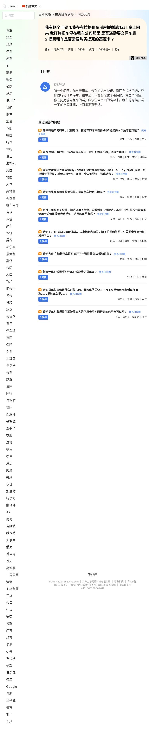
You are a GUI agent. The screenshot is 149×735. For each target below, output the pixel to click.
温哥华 (11, 428)
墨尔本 (11, 247)
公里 (9, 603)
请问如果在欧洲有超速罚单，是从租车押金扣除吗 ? (81, 191)
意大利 (11, 254)
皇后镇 (11, 673)
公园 (9, 268)
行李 (9, 142)
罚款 (9, 596)
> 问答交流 (82, 14)
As (8, 512)
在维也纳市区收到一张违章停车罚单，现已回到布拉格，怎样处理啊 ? (92, 152)
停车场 (11, 331)
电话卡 (11, 366)
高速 (9, 72)
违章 (9, 680)
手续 (9, 721)
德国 (9, 135)
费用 (9, 324)
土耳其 (11, 359)
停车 (9, 51)
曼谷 (9, 240)
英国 (9, 407)
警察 (9, 707)
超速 (144, 139)
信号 (9, 652)
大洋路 (11, 317)
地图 (9, 177)
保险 (9, 345)
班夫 (9, 561)
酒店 (9, 93)
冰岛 (9, 310)
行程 (9, 303)
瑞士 (9, 156)
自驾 (9, 31)
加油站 (11, 491)
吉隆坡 (11, 526)
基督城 (11, 421)
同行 (9, 393)
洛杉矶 (11, 163)
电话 (9, 212)
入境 (9, 219)
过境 (9, 442)
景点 (9, 463)
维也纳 (11, 533)
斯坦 (9, 714)
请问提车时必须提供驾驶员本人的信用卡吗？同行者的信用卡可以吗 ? (92, 311)
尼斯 (9, 645)
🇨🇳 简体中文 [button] (29, 6)
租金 (144, 219)
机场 (9, 45)
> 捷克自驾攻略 (63, 14)
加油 (9, 121)
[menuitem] (10, 5)
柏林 (144, 259)
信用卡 (11, 100)
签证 (9, 233)
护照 (134, 241)
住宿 (9, 610)
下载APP (13, 6)
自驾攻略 (45, 14)
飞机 (9, 282)
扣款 (137, 299)
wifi (122, 179)
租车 (9, 38)
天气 (9, 184)
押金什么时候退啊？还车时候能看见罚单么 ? (77, 271)
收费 (9, 79)
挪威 (9, 477)
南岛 (9, 519)
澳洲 (9, 582)
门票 (9, 631)
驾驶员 (135, 317)
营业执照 (119, 581)
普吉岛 (11, 554)
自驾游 (11, 400)
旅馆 (144, 179)
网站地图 (92, 574)
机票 (9, 638)
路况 (9, 379)
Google (11, 686)
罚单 (9, 456)
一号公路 (12, 575)
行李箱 (11, 498)
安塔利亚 (12, 589)
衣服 (9, 435)
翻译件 (11, 505)
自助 (9, 693)
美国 (9, 170)
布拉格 (11, 659)
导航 (9, 107)
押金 (9, 296)
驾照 (9, 128)
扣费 (129, 219)
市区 (9, 338)
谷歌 (9, 624)
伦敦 (9, 666)
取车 (9, 114)
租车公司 (12, 205)
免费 (9, 352)
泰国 (9, 275)
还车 (9, 58)
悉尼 (9, 547)
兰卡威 (11, 700)
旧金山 (11, 289)
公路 (9, 86)
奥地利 (11, 191)
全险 (112, 219)
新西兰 (11, 198)
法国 (9, 386)
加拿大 (11, 540)
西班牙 (11, 414)
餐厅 (137, 179)
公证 (120, 241)
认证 (9, 484)
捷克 (9, 449)
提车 (9, 226)
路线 (9, 470)
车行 (9, 149)
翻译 (9, 261)
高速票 (11, 568)
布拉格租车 (104, 49)
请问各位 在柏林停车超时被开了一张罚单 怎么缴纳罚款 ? (84, 253)
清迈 (9, 617)
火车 (9, 372)
